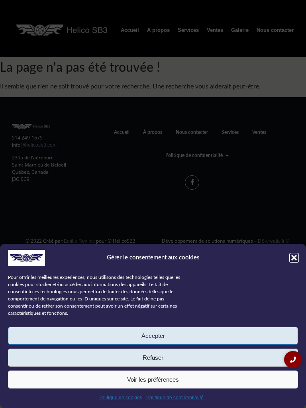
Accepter (153, 335)
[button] (294, 258)
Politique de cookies (120, 397)
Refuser (153, 357)
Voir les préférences (153, 379)
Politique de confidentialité (175, 397)
